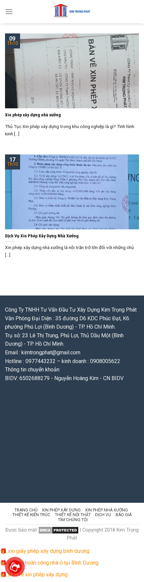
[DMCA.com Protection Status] (58, 530)
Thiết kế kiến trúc (31, 514)
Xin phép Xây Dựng (61, 510)
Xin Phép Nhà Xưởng (106, 510)
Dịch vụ (103, 514)
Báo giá (124, 514)
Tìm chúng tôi (73, 519)
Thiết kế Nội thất (73, 514)
